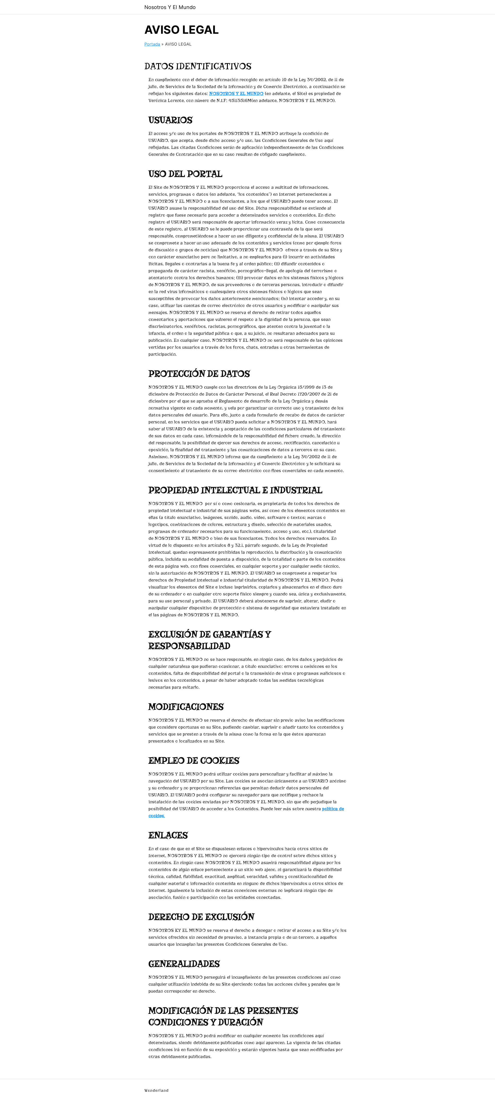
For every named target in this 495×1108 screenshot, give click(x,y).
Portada (152, 44)
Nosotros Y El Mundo (170, 7)
